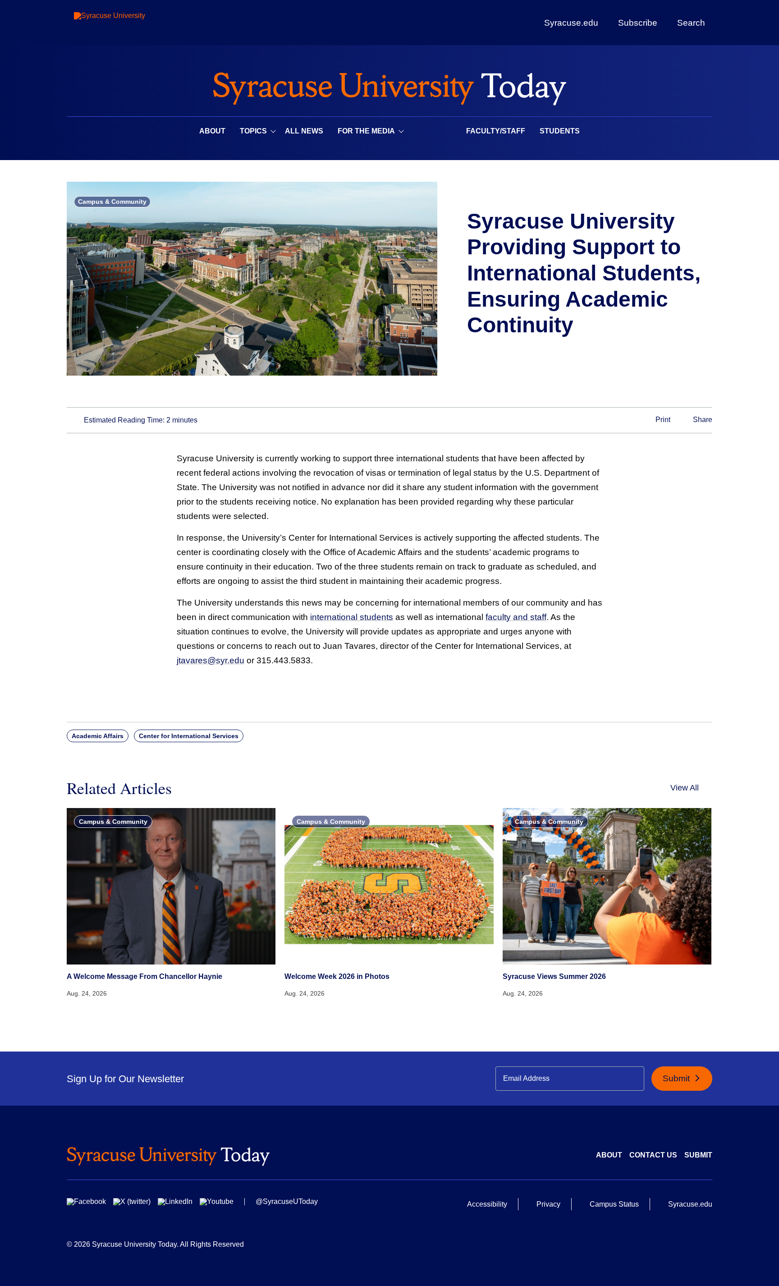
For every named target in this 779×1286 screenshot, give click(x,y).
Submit (677, 1078)
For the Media (366, 131)
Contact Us (653, 1155)
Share (701, 419)
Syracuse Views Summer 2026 (554, 976)
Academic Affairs (98, 735)
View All (684, 787)
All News (304, 131)
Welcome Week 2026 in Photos (337, 976)
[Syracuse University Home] (389, 86)
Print (662, 419)
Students (560, 131)
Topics (253, 131)
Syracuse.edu (571, 22)
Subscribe (637, 22)
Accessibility (487, 1204)
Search (691, 22)
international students (351, 617)
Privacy (548, 1204)
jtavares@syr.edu (210, 660)
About (212, 131)
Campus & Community (112, 201)
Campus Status (614, 1204)
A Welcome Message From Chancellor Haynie (144, 976)
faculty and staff (516, 617)
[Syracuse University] (130, 23)
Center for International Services (188, 735)
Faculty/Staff (495, 131)
